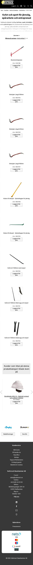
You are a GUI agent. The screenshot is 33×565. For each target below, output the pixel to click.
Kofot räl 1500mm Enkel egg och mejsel (16, 303)
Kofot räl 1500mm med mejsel (16, 268)
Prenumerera (16, 526)
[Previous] (1, 392)
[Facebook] (16, 506)
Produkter (6, 10)
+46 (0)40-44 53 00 (16, 482)
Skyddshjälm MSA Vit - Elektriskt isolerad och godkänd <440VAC (16, 397)
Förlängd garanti (16, 462)
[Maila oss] (16, 510)
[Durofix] (24, 427)
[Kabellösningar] (8, 427)
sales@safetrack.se (16, 477)
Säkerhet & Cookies (16, 465)
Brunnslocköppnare (16, 60)
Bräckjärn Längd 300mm (16, 94)
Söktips (16, 457)
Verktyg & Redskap (14, 10)
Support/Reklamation (16, 460)
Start (2, 10)
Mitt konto (16, 450)
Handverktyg (22, 10)
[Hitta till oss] (16, 514)
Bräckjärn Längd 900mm (16, 163)
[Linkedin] (16, 502)
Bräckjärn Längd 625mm (16, 129)
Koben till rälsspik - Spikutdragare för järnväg (16, 198)
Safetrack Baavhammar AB (16, 471)
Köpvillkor (16, 455)
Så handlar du (16, 452)
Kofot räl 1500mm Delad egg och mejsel (16, 338)
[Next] (31, 392)
